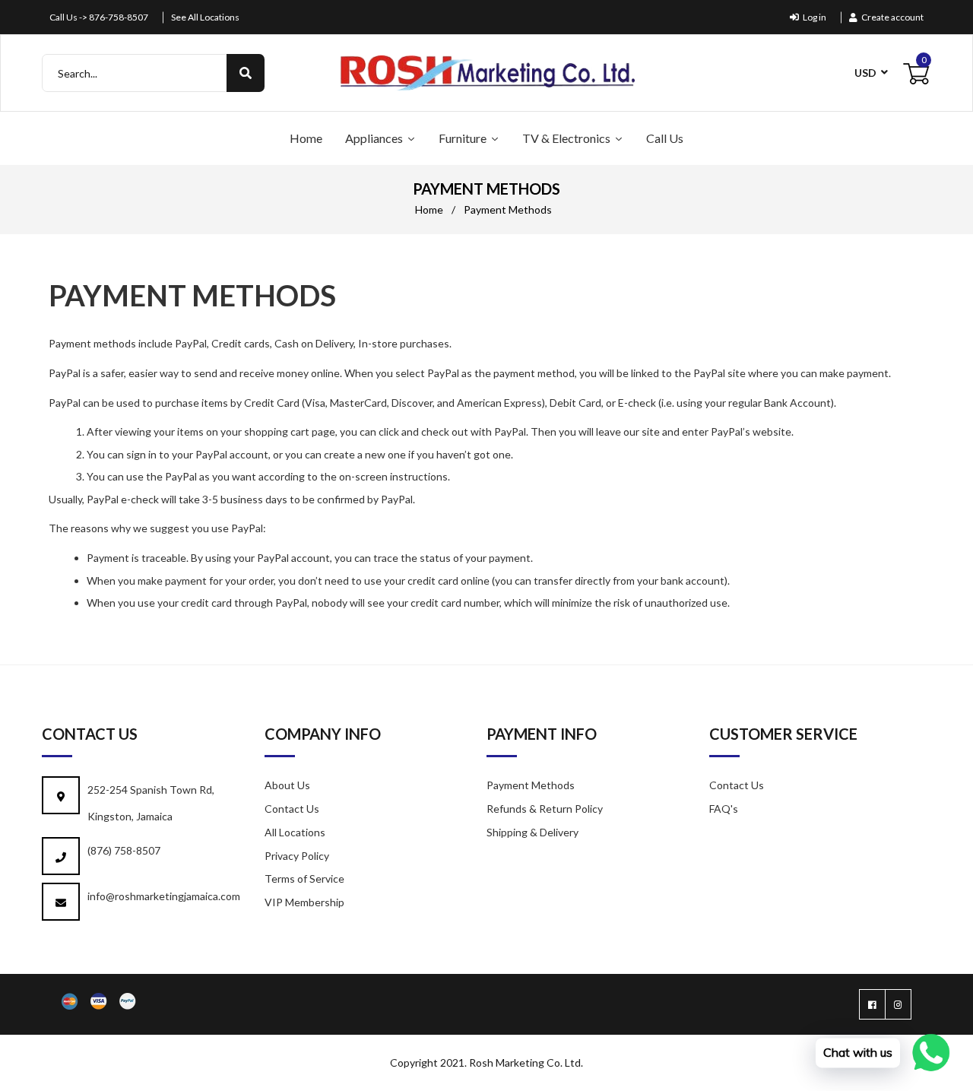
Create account (892, 17)
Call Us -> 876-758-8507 (98, 17)
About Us (287, 785)
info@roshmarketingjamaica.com (163, 896)
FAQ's (723, 808)
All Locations (295, 832)
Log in (814, 17)
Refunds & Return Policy (544, 808)
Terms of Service (304, 878)
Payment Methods (530, 785)
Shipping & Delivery (532, 832)
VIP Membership (304, 902)
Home (429, 209)
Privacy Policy (297, 855)
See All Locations (205, 17)
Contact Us (292, 808)
